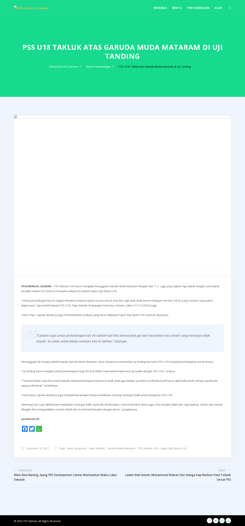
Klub (218, 8)
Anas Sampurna (76, 448)
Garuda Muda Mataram (121, 448)
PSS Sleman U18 (148, 448)
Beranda (160, 8)
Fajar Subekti (97, 448)
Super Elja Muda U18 (173, 448)
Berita (177, 8)
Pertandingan (198, 8)
